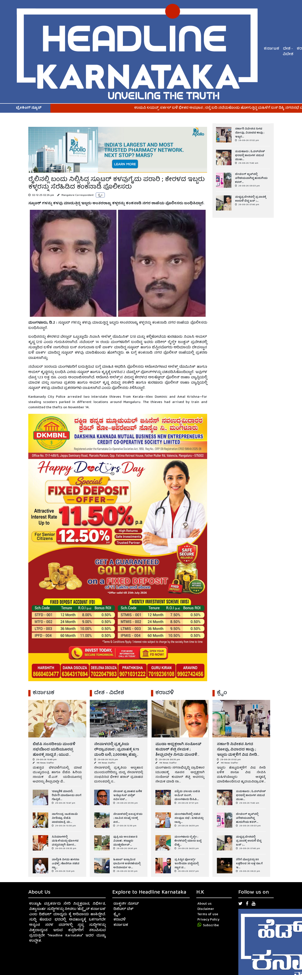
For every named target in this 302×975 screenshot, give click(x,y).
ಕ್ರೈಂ (116, 914)
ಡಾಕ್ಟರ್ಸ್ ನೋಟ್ (126, 904)
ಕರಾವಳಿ (119, 920)
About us (204, 904)
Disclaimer (205, 909)
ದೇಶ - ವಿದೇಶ (288, 52)
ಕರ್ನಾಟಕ (271, 49)
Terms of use (207, 914)
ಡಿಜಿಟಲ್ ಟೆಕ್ (123, 909)
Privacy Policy (208, 920)
